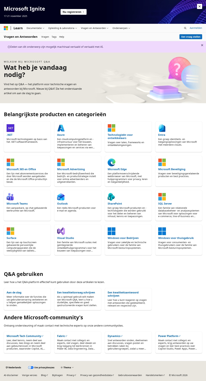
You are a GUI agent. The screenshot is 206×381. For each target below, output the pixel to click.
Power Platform (168, 336)
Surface (11, 238)
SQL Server (165, 203)
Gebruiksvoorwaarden (130, 375)
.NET (9, 134)
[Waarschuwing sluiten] (199, 6)
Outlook (62, 203)
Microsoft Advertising (71, 169)
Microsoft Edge (117, 169)
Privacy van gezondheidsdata (96, 375)
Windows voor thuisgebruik (176, 238)
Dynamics (114, 336)
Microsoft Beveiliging (171, 169)
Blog (43, 375)
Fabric (61, 336)
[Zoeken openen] (185, 28)
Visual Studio (65, 238)
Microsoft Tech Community (24, 336)
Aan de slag (14, 292)
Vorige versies (29, 375)
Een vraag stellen (190, 36)
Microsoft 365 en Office (21, 169)
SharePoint (115, 203)
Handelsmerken (154, 375)
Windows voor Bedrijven (123, 238)
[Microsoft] (6, 28)
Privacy (70, 375)
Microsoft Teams (17, 203)
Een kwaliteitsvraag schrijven (76, 292)
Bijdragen (57, 375)
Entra (161, 134)
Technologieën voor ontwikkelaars (120, 136)
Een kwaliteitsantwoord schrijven (123, 294)
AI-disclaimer (11, 375)
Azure (61, 134)
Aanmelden (196, 27)
